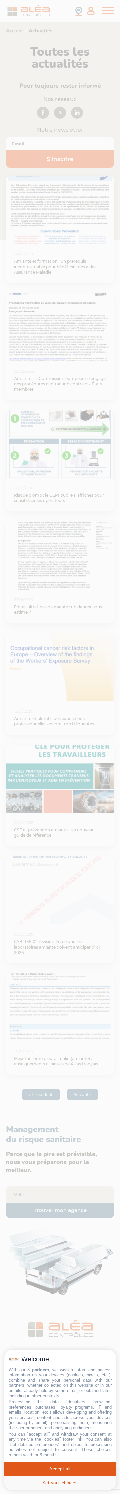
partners (40, 1369)
